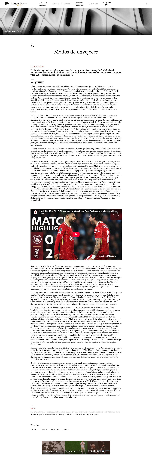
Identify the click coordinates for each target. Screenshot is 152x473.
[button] (34, 429)
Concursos (93, 4)
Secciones (66, 4)
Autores (56, 4)
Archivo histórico (79, 4)
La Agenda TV (106, 4)
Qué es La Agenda (42, 4)
